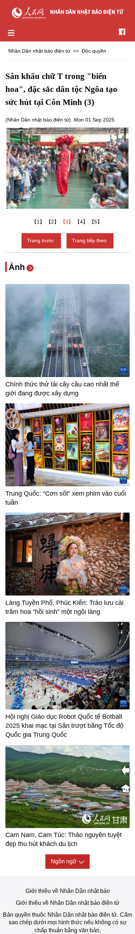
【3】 (67, 222)
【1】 (39, 222)
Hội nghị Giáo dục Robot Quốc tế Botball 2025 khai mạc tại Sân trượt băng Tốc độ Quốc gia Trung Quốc (64, 725)
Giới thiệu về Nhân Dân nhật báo (68, 891)
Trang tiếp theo (90, 240)
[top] (125, 788)
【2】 (53, 222)
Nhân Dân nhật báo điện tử (39, 51)
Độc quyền (94, 51)
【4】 (82, 222)
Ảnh (17, 267)
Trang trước (41, 240)
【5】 (96, 222)
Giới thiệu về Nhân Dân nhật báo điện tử (68, 903)
